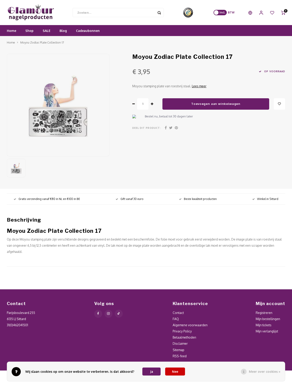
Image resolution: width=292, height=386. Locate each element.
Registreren (264, 313)
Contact (178, 313)
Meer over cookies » (264, 371)
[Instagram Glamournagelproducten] (108, 314)
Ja (151, 371)
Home (11, 31)
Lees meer (199, 86)
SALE (46, 31)
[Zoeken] (159, 12)
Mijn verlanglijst (267, 331)
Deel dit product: (146, 127)
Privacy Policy (182, 331)
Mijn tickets (263, 325)
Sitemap (178, 350)
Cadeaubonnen (88, 31)
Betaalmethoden (184, 337)
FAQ (176, 319)
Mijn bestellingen (268, 319)
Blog (63, 31)
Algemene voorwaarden (190, 325)
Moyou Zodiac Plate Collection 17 (42, 42)
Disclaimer (180, 343)
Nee (175, 371)
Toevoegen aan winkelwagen (215, 104)
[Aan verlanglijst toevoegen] (279, 104)
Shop (29, 31)
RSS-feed (180, 356)
